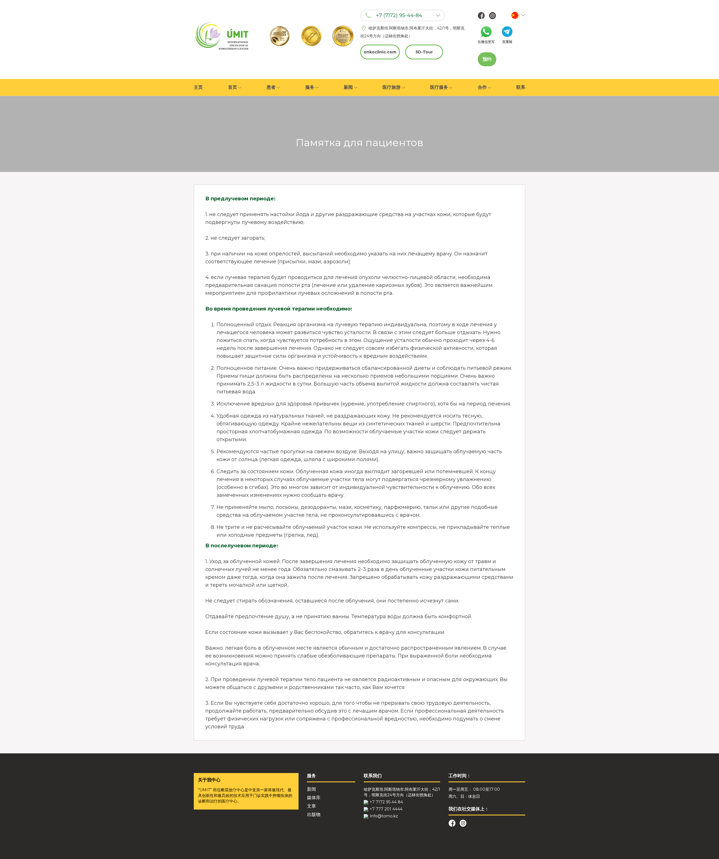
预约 (487, 59)
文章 (311, 806)
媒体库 (313, 797)
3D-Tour (424, 52)
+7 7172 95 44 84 (386, 801)
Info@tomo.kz (384, 816)
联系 (520, 87)
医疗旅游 (392, 87)
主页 (198, 87)
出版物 (313, 814)
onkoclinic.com (380, 52)
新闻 (349, 87)
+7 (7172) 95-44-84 (399, 15)
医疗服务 (439, 87)
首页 (233, 87)
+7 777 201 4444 (386, 809)
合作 (483, 87)
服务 (310, 87)
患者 (272, 87)
